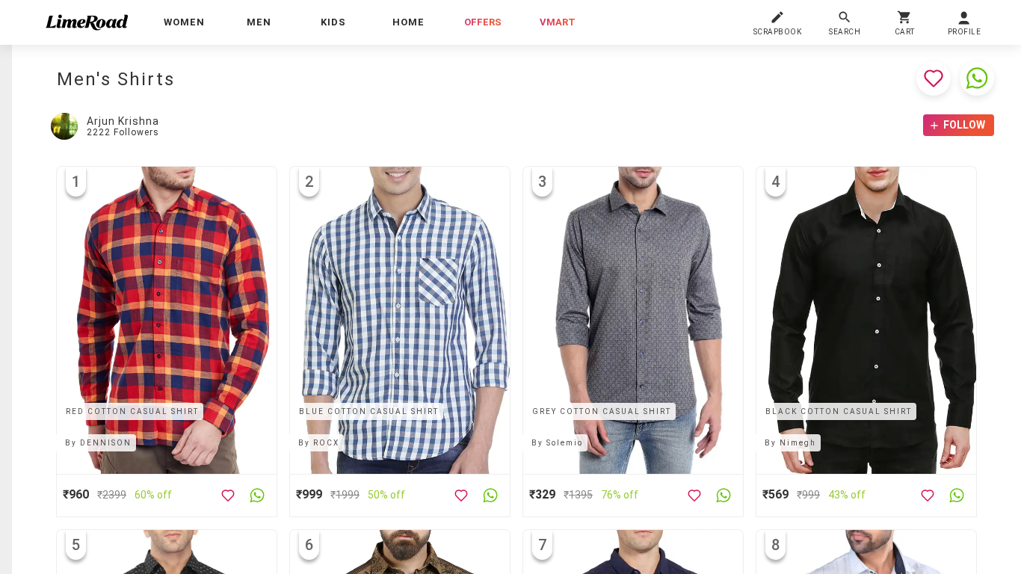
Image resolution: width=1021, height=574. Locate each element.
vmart (558, 22)
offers (483, 22)
